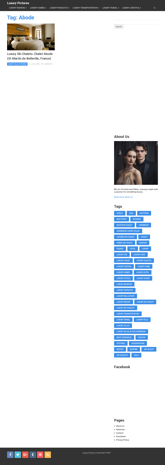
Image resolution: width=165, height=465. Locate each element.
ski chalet (149, 349)
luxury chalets (144, 261)
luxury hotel (142, 272)
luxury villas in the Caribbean (131, 331)
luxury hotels (123, 278)
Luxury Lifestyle (130, 8)
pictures (121, 343)
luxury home (144, 266)
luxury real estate (125, 296)
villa (136, 355)
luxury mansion (124, 284)
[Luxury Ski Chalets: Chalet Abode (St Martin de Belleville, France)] (31, 37)
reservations (137, 343)
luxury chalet (123, 261)
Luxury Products (59, 8)
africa (120, 213)
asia (131, 213)
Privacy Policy (122, 440)
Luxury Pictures (18, 3)
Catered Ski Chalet (125, 237)
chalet (144, 237)
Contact (119, 433)
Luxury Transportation (85, 8)
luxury (145, 249)
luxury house (143, 278)
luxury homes (123, 272)
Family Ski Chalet (125, 243)
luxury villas (123, 326)
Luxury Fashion (17, 8)
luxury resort (123, 302)
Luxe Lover (35, 64)
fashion (143, 243)
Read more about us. (123, 197)
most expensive (124, 337)
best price (121, 219)
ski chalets (122, 355)
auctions (144, 213)
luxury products (125, 290)
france (120, 249)
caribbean (143, 225)
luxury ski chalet (145, 302)
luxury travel (123, 320)
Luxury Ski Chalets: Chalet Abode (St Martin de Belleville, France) (30, 56)
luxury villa (142, 320)
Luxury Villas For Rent (17, 64)
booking (137, 219)
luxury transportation (128, 314)
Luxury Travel (109, 8)
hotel (132, 249)
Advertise (120, 429)
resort (120, 349)
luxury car (122, 255)
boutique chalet (124, 225)
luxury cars (139, 255)
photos (141, 337)
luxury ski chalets (126, 308)
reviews (134, 349)
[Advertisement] (136, 86)
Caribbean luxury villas (128, 231)
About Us (120, 426)
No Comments (46, 64)
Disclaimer (121, 436)
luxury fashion (124, 266)
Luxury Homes (37, 8)
